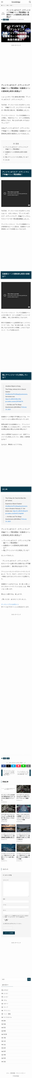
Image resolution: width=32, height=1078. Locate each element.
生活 (4, 1041)
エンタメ (5, 993)
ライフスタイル (7, 1017)
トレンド (5, 1007)
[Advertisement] (16, 62)
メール (4, 904)
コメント (5, 880)
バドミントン (6, 1010)
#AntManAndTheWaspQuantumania (16, 394)
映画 (4, 19)
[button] (3, 766)
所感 (4, 1024)
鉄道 (4, 1058)
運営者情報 (12, 1073)
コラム (5, 1000)
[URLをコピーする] (28, 766)
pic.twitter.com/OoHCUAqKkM (14, 513)
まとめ (7, 160)
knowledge (16, 2)
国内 (4, 1020)
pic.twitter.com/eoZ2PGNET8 (14, 401)
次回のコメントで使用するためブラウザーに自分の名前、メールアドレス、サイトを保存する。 (16, 916)
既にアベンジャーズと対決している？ (17, 157)
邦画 (4, 1054)
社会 (4, 1044)
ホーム (8, 1073)
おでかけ (5, 990)
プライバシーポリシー (20, 1073)
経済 (4, 1048)
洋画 (7, 19)
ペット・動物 (6, 1014)
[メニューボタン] (2, 2)
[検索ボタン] (30, 2)
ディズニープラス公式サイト (10, 604)
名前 (4, 899)
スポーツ (5, 1003)
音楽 (4, 1061)
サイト (4, 910)
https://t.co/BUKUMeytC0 (20, 511)
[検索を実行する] (29, 979)
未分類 (5, 1034)
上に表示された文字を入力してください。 (12, 923)
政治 (4, 1027)
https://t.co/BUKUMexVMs (13, 399)
